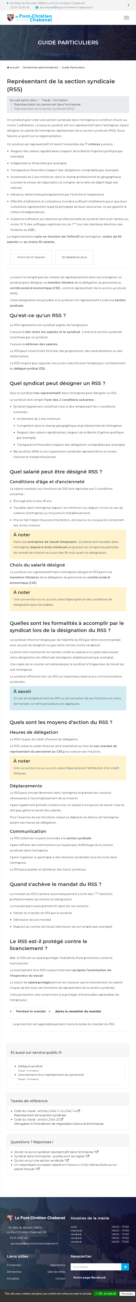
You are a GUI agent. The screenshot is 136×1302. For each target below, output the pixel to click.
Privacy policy (69, 1298)
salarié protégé (39, 982)
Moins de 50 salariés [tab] (31, 257)
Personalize (127, 1293)
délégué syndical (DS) (29, 368)
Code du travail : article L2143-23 (37, 1119)
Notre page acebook (89, 1277)
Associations (57, 1265)
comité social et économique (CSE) (35, 288)
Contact (60, 1278)
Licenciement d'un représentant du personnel (51, 1074)
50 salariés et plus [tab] (74, 257)
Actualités (13, 1278)
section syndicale (78, 838)
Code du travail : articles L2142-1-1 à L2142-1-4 (45, 1111)
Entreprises (14, 1265)
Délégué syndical (30, 1066)
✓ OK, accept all (105, 1293)
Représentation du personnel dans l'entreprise (47, 104)
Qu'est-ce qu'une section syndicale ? (40, 1160)
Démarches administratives (40, 67)
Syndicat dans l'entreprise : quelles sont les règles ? (50, 1156)
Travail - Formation (54, 100)
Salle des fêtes (56, 1271)
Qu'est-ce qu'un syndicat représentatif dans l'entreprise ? (55, 1152)
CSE (31, 230)
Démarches (14, 1271)
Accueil (14, 67)
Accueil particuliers (23, 100)
